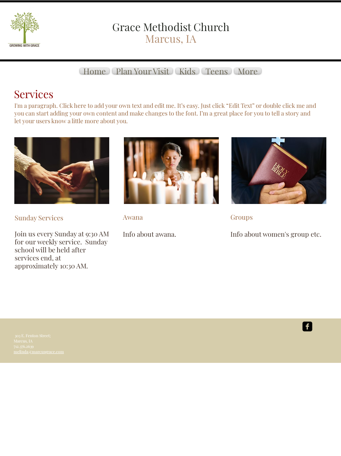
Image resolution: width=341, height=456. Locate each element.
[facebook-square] (307, 326)
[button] (248, 71)
